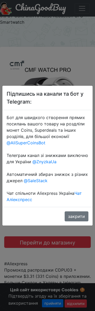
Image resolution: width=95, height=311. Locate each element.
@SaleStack (36, 180)
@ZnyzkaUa (44, 161)
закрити (76, 216)
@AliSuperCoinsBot (26, 142)
